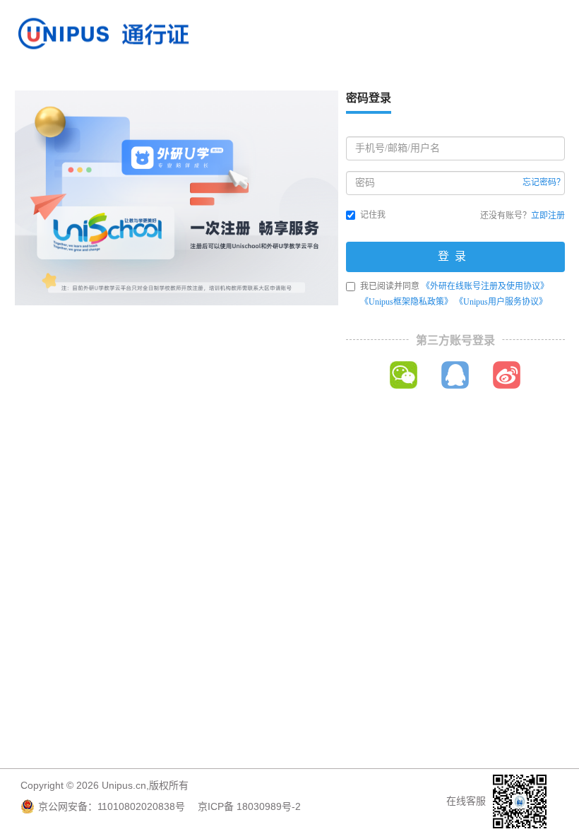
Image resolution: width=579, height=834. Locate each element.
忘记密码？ (544, 182)
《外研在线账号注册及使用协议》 (485, 286)
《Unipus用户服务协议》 (501, 302)
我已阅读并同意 (454, 294)
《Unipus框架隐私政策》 (406, 302)
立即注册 (548, 216)
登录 (455, 256)
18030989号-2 (269, 806)
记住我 (373, 215)
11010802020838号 (141, 806)
